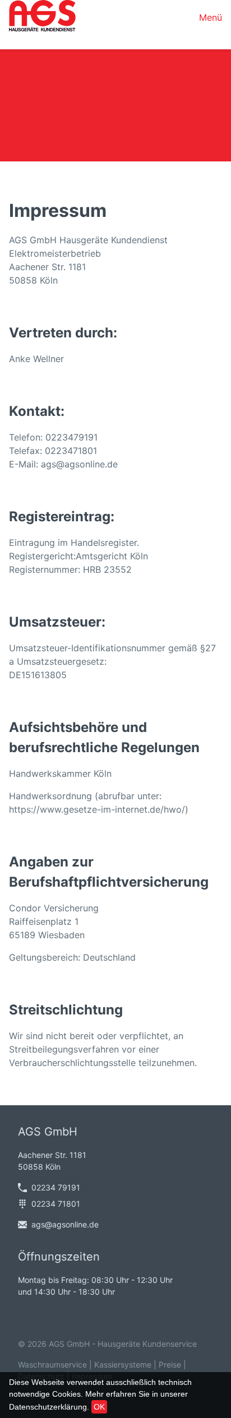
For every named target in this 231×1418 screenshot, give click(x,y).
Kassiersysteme (122, 1364)
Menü (210, 17)
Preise (170, 1364)
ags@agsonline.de (65, 1224)
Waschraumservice (52, 1364)
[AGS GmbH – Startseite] (42, 17)
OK (99, 1406)
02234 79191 (55, 1187)
